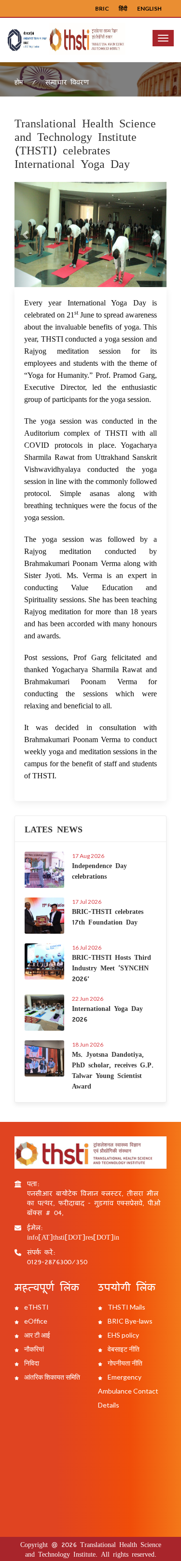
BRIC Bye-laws (129, 1321)
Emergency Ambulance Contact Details (128, 1391)
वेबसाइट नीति (122, 1349)
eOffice (35, 1321)
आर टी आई (36, 1335)
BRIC (102, 8)
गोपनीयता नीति (124, 1363)
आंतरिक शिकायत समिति (51, 1377)
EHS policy (122, 1335)
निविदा (31, 1363)
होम (18, 82)
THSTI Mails (125, 1307)
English (149, 8)
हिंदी (123, 8)
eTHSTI (36, 1307)
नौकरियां (33, 1349)
